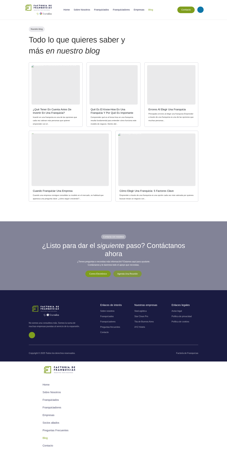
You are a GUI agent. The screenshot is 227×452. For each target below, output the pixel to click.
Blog (150, 9)
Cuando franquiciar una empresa (53, 190)
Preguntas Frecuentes (55, 430)
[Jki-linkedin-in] (200, 10)
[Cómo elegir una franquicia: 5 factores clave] (156, 159)
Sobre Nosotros (82, 9)
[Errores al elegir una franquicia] (171, 85)
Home (66, 9)
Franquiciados (101, 9)
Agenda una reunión (127, 274)
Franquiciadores (121, 9)
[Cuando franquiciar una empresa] (70, 159)
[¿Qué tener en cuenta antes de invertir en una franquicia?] (56, 85)
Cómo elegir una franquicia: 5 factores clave (147, 190)
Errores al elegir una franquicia (167, 109)
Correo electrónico (98, 274)
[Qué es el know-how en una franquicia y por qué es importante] (113, 85)
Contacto (186, 9)
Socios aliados (51, 422)
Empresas (139, 9)
